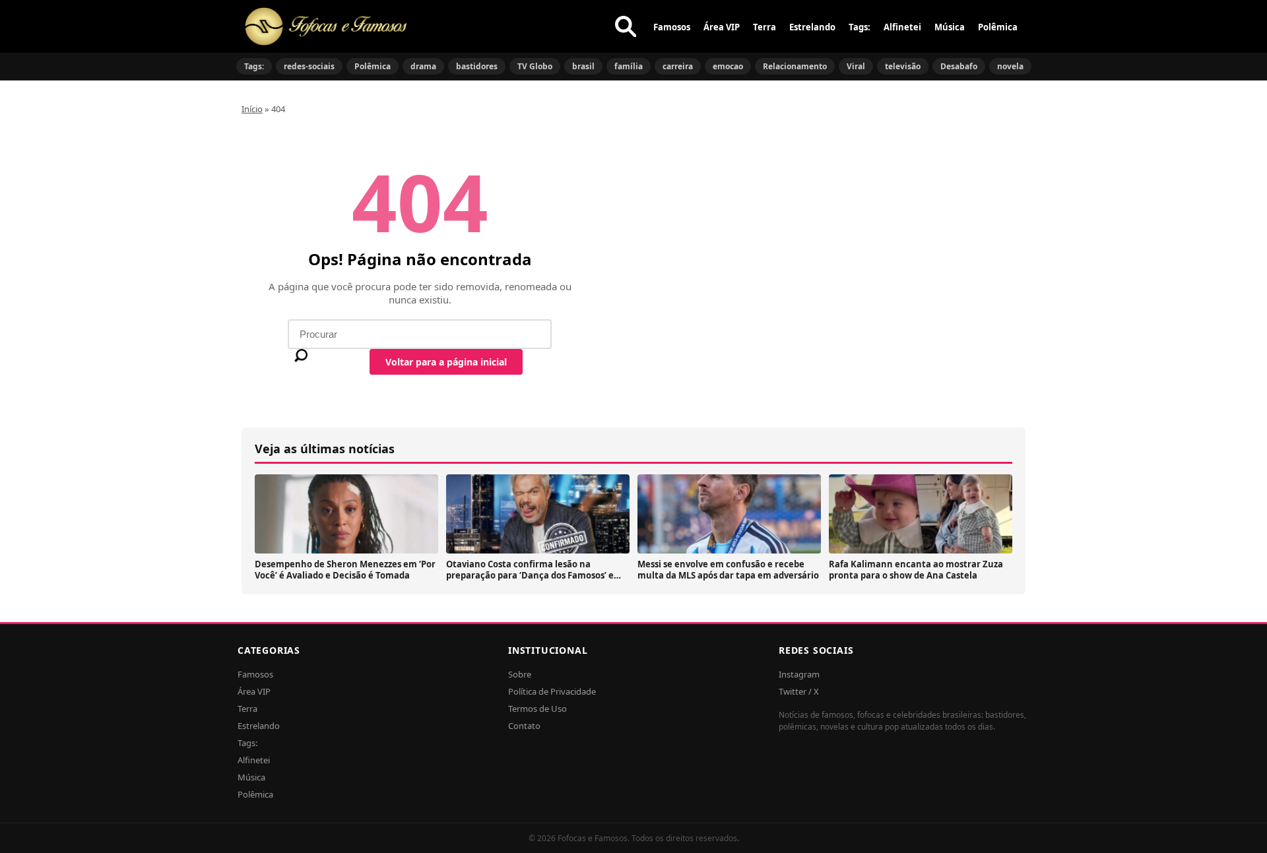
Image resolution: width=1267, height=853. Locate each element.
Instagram (799, 674)
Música (949, 27)
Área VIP (721, 27)
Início (252, 109)
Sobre (519, 674)
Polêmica (998, 27)
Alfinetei (902, 27)
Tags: (859, 27)
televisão (903, 66)
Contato (524, 726)
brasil (583, 66)
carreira (678, 66)
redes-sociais (309, 66)
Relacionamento (795, 66)
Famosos (671, 27)
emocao (728, 66)
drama (423, 66)
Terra (764, 27)
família (628, 66)
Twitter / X (799, 691)
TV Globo (534, 66)
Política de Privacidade (552, 691)
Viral (856, 66)
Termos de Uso (537, 708)
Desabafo (958, 66)
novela (1010, 66)
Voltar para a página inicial (446, 362)
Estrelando (812, 27)
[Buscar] (625, 26)
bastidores (477, 66)
